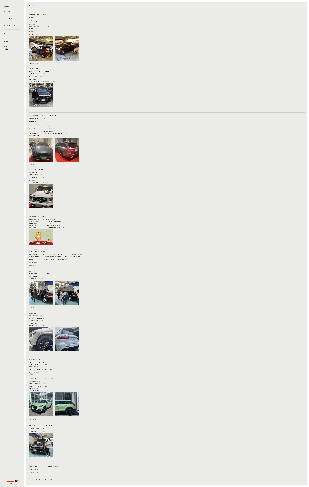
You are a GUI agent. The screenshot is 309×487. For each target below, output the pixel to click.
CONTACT (7, 44)
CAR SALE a (12, 5)
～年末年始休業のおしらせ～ (37, 216)
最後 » (51, 479)
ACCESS (7, 41)
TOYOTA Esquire (34, 68)
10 (45, 479)
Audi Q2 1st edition (34, 359)
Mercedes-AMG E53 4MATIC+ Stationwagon (42, 115)
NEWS (12, 33)
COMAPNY (7, 39)
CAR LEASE (12, 12)
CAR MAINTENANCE (12, 26)
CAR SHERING (12, 19)
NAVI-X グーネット (35, 469)
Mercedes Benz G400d (36, 169)
